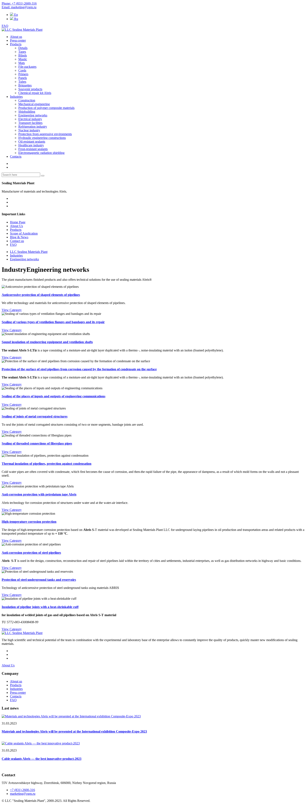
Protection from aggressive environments (45, 134)
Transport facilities (30, 123)
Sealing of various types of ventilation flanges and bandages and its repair (53, 322)
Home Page (17, 222)
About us (16, 36)
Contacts (15, 156)
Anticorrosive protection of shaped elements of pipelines (41, 295)
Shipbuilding (26, 111)
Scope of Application (24, 233)
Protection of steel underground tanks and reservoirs (39, 579)
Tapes (22, 51)
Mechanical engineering (34, 104)
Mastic (22, 59)
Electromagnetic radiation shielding (41, 153)
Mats (21, 63)
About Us (16, 226)
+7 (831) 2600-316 (22, 790)
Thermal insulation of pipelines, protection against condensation (46, 463)
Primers (23, 74)
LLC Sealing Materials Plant (28, 251)
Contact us (17, 241)
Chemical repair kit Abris (34, 93)
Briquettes (25, 85)
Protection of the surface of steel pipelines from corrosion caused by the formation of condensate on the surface (79, 369)
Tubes (22, 81)
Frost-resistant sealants (33, 149)
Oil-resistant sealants (31, 141)
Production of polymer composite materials (46, 108)
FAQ (5, 26)
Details (22, 48)
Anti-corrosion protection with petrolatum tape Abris (39, 494)
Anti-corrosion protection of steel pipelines (31, 552)
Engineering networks (32, 115)
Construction (26, 100)
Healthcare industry (31, 145)
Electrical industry (30, 119)
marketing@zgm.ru (22, 793)
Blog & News (19, 237)
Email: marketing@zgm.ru (19, 7)
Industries (16, 96)
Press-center (18, 40)
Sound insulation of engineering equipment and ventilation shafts (47, 342)
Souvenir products (30, 89)
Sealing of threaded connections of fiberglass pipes (37, 443)
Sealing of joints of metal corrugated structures (34, 416)
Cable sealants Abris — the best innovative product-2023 (41, 758)
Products (15, 44)
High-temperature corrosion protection (29, 521)
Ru (15, 19)
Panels (22, 78)
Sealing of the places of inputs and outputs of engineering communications (53, 396)
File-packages (27, 66)
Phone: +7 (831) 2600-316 (19, 3)
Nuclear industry (29, 130)
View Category (12, 310)
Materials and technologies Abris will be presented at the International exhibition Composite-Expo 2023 (74, 731)
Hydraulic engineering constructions (42, 138)
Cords (22, 70)
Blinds (22, 55)
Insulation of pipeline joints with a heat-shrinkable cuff (40, 607)
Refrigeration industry (32, 126)
